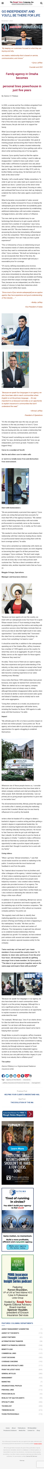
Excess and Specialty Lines (12, 1365)
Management (7, 1378)
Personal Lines (8, 1390)
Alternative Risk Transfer (12, 1341)
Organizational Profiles (12, 1386)
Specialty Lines (8, 1402)
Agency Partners (9, 1337)
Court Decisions (8, 1357)
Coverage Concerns (10, 1361)
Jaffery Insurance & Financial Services (16, 1083)
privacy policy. (38, 1443)
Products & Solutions (10, 1430)
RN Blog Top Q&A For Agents (13, 1398)
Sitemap (22, 1460)
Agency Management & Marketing (15, 1329)
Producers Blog (8, 1394)
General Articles (9, 1373)
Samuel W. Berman (31, 1456)
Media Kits (22, 1430)
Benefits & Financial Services (13, 1345)
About (14, 1428)
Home (8, 1428)
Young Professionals (10, 1414)
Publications (21, 1428)
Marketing (6, 1382)
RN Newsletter (32, 1428)
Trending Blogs (8, 1410)
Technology (7, 1406)
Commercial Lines (9, 1353)
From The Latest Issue (11, 1369)
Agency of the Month (14, 1080)
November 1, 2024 (7, 21)
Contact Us (31, 1430)
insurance (26, 1080)
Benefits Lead (7, 1349)
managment (36, 1083)
